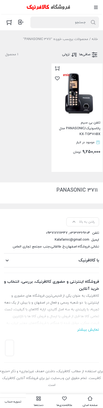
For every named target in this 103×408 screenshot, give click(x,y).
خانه (95, 39)
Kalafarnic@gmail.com (72, 239)
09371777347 (57, 233)
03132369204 (79, 233)
